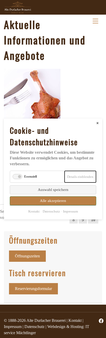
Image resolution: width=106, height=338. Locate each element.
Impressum (13, 326)
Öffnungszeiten (27, 256)
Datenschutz (34, 326)
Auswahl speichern (53, 190)
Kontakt (75, 320)
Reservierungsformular (33, 288)
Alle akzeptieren (53, 201)
